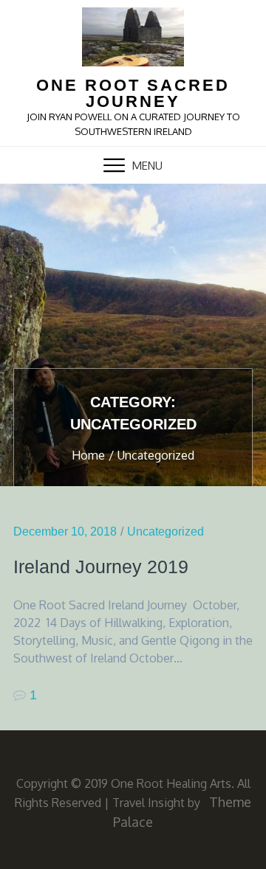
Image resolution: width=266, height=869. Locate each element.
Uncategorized (165, 531)
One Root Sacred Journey (133, 93)
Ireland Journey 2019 (100, 566)
